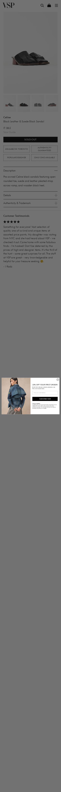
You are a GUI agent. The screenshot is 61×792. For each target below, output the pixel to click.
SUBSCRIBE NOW (45, 399)
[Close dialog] (58, 379)
